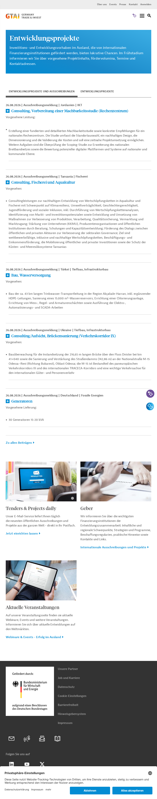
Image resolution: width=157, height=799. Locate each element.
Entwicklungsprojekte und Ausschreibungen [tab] (41, 91)
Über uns (102, 4)
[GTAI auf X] (42, 764)
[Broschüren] (57, 738)
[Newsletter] (42, 738)
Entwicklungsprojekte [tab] (97, 91)
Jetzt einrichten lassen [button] (22, 533)
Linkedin (11, 764)
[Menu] (142, 16)
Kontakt (133, 4)
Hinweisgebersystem (72, 714)
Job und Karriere (69, 678)
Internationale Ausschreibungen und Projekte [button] (113, 547)
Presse (122, 4)
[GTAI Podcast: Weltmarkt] (27, 738)
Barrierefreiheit (68, 705)
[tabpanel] (78, 276)
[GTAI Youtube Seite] (27, 764)
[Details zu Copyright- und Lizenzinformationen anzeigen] (72, 498)
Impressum (65, 723)
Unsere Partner (68, 669)
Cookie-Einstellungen (72, 696)
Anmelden (145, 4)
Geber (86, 508)
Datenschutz (66, 687)
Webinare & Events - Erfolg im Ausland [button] (33, 637)
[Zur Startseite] (23, 18)
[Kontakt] (11, 738)
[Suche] (149, 16)
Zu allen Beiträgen (19, 443)
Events (113, 4)
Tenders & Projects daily (31, 508)
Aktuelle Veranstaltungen (32, 607)
